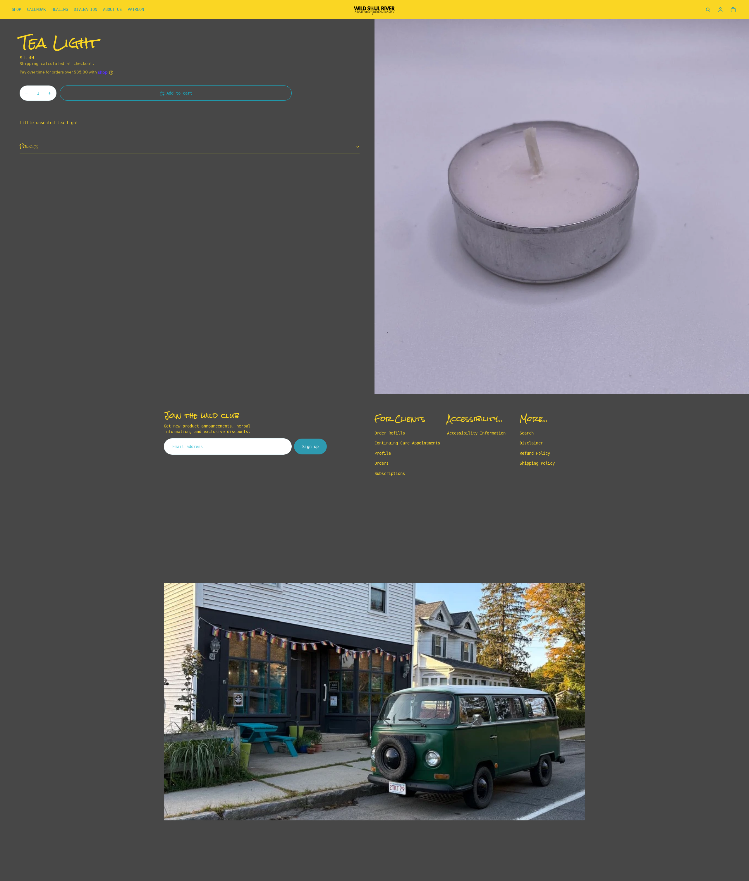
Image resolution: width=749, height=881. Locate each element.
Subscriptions (389, 473)
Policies (29, 146)
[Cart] (733, 9)
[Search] (708, 9)
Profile (382, 453)
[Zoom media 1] (561, 206)
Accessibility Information (476, 433)
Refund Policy (535, 453)
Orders (381, 463)
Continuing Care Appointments (407, 443)
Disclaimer (531, 443)
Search (527, 433)
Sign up (310, 446)
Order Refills (389, 433)
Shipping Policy (537, 463)
